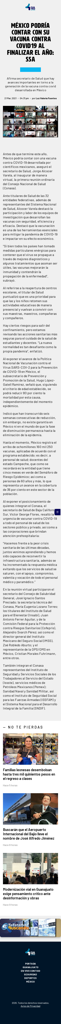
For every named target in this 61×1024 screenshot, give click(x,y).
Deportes (30, 978)
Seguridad (30, 974)
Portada (30, 963)
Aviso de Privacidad (30, 1006)
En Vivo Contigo (30, 970)
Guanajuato (30, 967)
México (30, 981)
